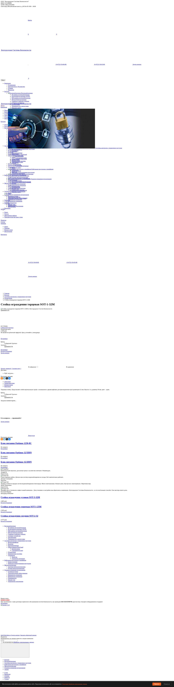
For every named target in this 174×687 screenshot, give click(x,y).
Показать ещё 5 (16, 167)
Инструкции (8, 231)
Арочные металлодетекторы (16, 188)
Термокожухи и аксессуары (20, 106)
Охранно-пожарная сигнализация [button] (41, 179)
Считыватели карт (21, 158)
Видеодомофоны (13, 150)
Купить (3, 503)
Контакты (7, 208)
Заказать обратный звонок (28, 635)
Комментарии (8, 385)
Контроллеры (16, 160)
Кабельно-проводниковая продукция (23, 172)
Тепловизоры (12, 142)
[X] (7, 378)
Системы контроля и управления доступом (17, 146)
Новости (7, 677)
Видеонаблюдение (10, 128)
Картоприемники (17, 153)
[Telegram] (4, 378)
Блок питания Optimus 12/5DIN (16, 452)
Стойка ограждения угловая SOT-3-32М (20, 497)
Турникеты (11, 167)
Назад (6, 110)
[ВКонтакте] (9, 378)
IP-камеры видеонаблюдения (17, 133)
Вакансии (7, 118)
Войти (30, 20)
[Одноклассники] (2, 378)
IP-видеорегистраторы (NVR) (17, 134)
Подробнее (4, 338)
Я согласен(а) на (18, 642)
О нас (6, 672)
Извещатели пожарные (19, 185)
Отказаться (167, 684)
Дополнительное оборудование (17, 198)
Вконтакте (7, 386)
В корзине (9, 351)
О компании (12, 85)
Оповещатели (12, 203)
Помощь (3, 223)
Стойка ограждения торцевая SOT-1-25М (21, 506)
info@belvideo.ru (6, 635)
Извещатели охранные (19, 184)
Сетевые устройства (14, 141)
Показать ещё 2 (16, 108)
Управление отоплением (15, 206)
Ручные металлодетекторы (20, 177)
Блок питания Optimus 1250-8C (16, 443)
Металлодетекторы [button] (27, 174)
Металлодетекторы (10, 183)
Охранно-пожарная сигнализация (14, 191)
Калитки (10, 152)
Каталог (3, 121)
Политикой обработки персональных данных (74, 684)
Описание (7, 381)
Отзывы (6, 117)
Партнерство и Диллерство (16, 86)
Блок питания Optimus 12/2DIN (16, 462)
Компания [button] (7, 83)
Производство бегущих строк (13, 217)
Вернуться (31, 435)
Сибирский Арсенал (7, 327)
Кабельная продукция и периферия (15, 175)
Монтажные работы (10, 215)
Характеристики (9, 383)
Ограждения (12, 164)
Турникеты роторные (18, 173)
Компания (4, 107)
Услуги (3, 209)
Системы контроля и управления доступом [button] (108, 148)
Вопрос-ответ (8, 230)
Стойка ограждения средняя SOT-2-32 (19, 516)
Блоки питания (12, 180)
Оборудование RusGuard (15, 155)
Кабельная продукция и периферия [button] (42, 169)
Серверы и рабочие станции (20, 101)
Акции (6, 669)
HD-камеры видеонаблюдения (17, 136)
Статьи (3, 222)
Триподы (18, 164)
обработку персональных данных (23, 642)
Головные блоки (13, 196)
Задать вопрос (5, 421)
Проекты (7, 200)
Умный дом (11, 204)
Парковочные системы (15, 165)
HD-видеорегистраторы (15, 137)
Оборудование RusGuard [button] (19, 154)
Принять (156, 684)
